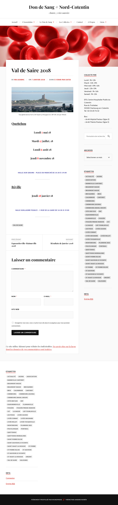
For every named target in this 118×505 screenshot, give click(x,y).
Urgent (107, 277)
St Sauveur (90, 270)
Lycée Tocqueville (93, 239)
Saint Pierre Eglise (93, 256)
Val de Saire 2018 (31, 70)
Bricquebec (90, 194)
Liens (102, 22)
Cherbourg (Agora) (93, 204)
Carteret (101, 197)
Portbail (103, 246)
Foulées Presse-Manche (95, 222)
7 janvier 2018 (38, 80)
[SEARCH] (108, 136)
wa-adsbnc (19, 80)
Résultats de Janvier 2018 (62, 243)
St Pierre (89, 267)
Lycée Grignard (92, 236)
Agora (99, 176)
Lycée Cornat (91, 232)
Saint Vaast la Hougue (95, 263)
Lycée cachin (101, 228)
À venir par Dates (62, 80)
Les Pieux (89, 228)
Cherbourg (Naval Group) (96, 208)
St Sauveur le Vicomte (94, 274)
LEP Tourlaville (102, 225)
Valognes (102, 281)
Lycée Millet (106, 236)
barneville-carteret (94, 183)
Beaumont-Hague (92, 187)
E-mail (47, 296)
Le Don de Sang (46, 22)
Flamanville (91, 218)
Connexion (10, 478)
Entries (88, 299)
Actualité (90, 176)
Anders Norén (81, 499)
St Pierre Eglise (102, 267)
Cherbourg (90, 201)
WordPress (57, 499)
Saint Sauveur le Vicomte (96, 260)
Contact (80, 22)
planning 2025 (104, 242)
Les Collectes (64, 22)
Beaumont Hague (92, 190)
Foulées (102, 218)
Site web (15, 309)
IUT (108, 222)
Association (91, 180)
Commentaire (18, 269)
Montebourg (91, 242)
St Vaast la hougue (93, 277)
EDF (100, 211)
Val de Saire (18, 225)
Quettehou (90, 249)
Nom (14, 296)
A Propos (91, 22)
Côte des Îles (91, 211)
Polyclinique (91, 246)
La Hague (89, 225)
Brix (99, 194)
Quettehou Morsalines (95, 253)
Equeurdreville (92, 215)
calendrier (90, 197)
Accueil (14, 22)
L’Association (27, 22)
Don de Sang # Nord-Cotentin (59, 7)
